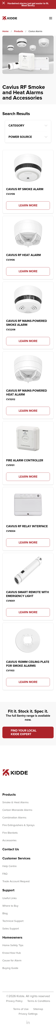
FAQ (4, 874)
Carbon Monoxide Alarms (17, 810)
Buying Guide (10, 968)
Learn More (28, 205)
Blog (5, 913)
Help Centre (9, 866)
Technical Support (12, 921)
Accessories (9, 840)
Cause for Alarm (12, 960)
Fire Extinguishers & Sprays (18, 825)
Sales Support (10, 928)
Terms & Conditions (38, 1001)
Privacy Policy (14, 1001)
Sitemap (38, 1009)
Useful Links (9, 898)
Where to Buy (10, 906)
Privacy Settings (28, 1014)
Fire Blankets (10, 833)
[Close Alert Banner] (3, 3)
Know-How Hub (11, 953)
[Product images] (28, 168)
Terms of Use (21, 1009)
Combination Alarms (14, 817)
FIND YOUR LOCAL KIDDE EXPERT (23, 732)
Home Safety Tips (12, 945)
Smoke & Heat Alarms (15, 802)
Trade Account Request (16, 881)
